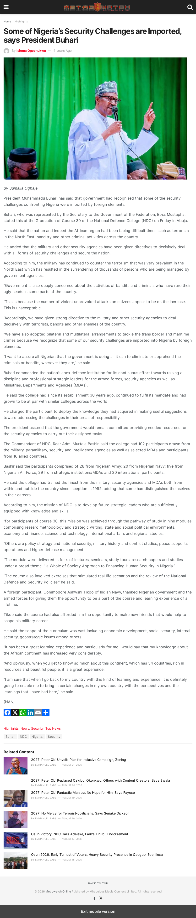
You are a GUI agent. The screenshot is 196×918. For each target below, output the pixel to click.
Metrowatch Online (58, 891)
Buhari (10, 736)
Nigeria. (37, 736)
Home (7, 21)
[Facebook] (7, 718)
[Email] (38, 718)
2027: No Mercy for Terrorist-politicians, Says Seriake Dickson (80, 813)
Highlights (21, 21)
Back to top (98, 883)
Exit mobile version (98, 911)
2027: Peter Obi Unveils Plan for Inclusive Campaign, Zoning (78, 760)
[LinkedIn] (30, 718)
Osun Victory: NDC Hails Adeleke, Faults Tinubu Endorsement (79, 834)
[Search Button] (190, 7)
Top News (53, 728)
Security (37, 728)
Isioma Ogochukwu (31, 50)
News (25, 728)
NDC (23, 736)
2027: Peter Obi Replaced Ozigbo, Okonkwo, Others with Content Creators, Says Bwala (100, 780)
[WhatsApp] (23, 718)
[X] (15, 718)
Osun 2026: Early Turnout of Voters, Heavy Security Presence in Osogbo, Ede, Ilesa (97, 854)
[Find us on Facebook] (94, 898)
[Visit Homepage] (98, 7)
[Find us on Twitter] (101, 898)
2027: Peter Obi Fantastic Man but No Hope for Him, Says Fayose (83, 792)
